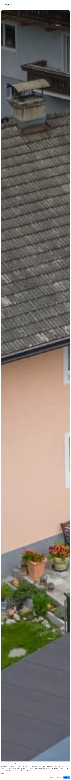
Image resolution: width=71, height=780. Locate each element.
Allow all (66, 777)
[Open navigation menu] (67, 5)
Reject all (59, 777)
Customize (51, 777)
